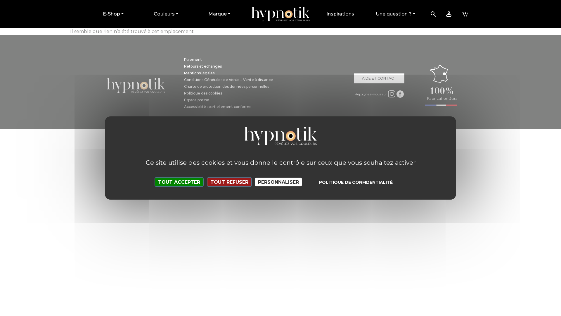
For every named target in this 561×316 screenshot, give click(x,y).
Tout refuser (229, 182)
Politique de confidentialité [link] (356, 182)
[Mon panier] (465, 14)
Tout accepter (179, 182)
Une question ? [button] (394, 14)
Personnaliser (278, 182)
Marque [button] (217, 14)
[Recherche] (433, 14)
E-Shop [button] (111, 14)
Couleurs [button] (164, 14)
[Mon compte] (449, 14)
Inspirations (340, 14)
